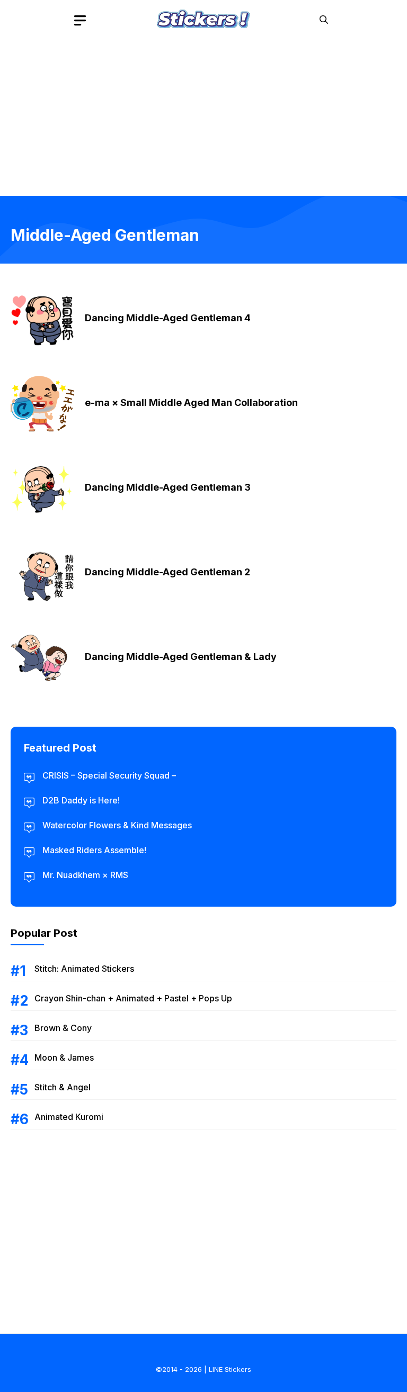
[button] (324, 19)
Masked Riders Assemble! (94, 850)
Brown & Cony (63, 1028)
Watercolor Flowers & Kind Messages (117, 825)
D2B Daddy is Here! (81, 800)
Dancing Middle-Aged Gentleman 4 (168, 317)
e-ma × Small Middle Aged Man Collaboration (191, 402)
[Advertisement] (203, 114)
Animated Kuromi (68, 1116)
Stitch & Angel (62, 1087)
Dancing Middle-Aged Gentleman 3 (168, 487)
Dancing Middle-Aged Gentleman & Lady (181, 656)
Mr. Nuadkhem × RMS (85, 875)
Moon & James (64, 1057)
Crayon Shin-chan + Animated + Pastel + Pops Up (133, 998)
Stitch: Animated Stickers (84, 968)
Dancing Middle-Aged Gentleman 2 (167, 571)
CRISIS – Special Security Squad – (109, 775)
